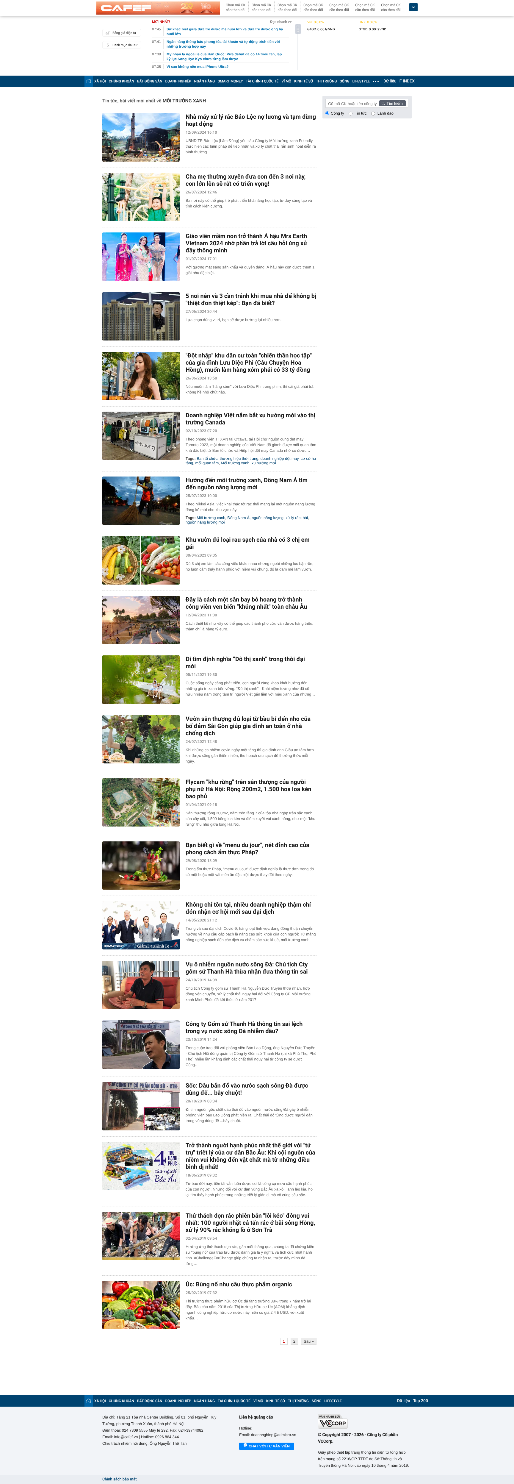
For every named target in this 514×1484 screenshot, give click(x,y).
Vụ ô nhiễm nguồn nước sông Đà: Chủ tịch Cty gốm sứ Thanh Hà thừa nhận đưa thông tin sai (247, 968)
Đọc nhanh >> (281, 22)
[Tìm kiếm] (392, 103)
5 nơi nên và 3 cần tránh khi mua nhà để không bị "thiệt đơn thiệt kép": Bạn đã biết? (251, 299)
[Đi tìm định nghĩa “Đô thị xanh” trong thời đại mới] (141, 679)
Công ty (337, 113)
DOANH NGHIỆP (178, 81)
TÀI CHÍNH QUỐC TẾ (262, 81)
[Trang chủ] (88, 81)
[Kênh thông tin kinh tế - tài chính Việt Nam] (158, 8)
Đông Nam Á (239, 518)
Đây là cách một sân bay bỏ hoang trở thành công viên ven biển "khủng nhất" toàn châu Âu (246, 603)
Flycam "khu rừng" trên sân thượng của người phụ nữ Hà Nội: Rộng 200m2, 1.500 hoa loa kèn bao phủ (248, 789)
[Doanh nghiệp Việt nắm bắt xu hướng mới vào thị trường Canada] (141, 436)
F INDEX (407, 81)
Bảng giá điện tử (124, 33)
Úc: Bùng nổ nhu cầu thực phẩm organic (239, 1284)
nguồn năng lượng (267, 518)
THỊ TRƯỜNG (326, 81)
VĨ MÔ (286, 81)
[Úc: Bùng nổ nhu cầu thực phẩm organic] (141, 1305)
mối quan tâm (207, 463)
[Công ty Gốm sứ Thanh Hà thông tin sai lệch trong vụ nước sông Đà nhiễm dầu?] (141, 1044)
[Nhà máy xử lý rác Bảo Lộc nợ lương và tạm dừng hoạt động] (141, 137)
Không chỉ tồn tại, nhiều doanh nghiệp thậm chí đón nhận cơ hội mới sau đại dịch (248, 908)
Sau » (309, 1341)
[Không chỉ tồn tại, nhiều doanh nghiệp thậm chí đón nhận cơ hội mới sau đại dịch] (141, 925)
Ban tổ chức (207, 458)
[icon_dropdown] (413, 7)
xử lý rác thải (297, 518)
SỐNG (344, 81)
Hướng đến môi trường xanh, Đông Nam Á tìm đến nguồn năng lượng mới (247, 484)
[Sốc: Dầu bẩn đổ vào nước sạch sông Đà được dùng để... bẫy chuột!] (141, 1106)
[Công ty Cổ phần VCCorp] (365, 1421)
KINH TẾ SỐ (303, 81)
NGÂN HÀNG (204, 81)
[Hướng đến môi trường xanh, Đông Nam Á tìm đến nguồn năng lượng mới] (141, 501)
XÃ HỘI (100, 81)
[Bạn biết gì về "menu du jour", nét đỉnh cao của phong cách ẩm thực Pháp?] (141, 865)
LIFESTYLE (361, 81)
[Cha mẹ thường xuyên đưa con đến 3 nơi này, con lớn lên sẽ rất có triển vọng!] (141, 197)
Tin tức (361, 113)
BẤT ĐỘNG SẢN (149, 81)
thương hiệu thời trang (239, 458)
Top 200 (420, 1401)
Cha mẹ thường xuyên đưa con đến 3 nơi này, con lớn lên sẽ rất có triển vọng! (245, 180)
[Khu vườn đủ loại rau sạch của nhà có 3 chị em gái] (141, 560)
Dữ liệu (390, 81)
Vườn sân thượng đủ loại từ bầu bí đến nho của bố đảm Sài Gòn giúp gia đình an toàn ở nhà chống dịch (248, 726)
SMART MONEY (230, 81)
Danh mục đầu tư (124, 45)
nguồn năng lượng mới (205, 522)
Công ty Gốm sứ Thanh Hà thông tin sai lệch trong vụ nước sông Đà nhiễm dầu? (244, 1027)
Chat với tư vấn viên (269, 1446)
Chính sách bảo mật (119, 1479)
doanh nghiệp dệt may (280, 458)
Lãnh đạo (385, 113)
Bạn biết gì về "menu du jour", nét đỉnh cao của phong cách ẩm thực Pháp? (247, 848)
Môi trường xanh (235, 463)
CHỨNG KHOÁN (121, 81)
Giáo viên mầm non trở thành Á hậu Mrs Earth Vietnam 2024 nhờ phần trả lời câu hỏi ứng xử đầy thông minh (246, 243)
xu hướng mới (264, 463)
